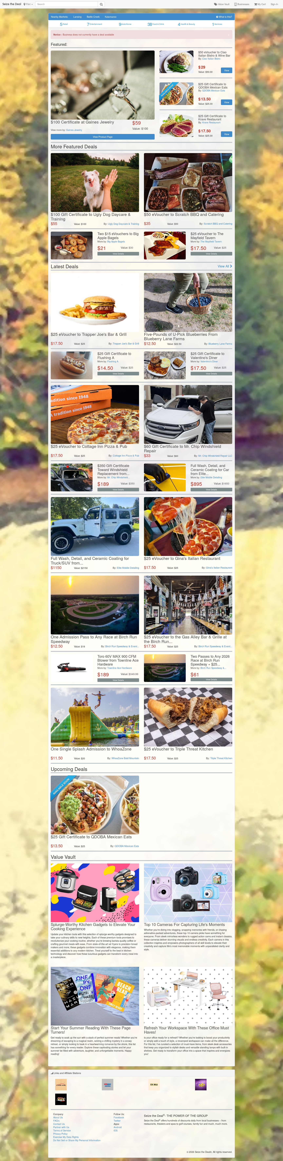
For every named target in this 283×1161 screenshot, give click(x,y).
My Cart (261, 4)
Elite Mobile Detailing (211, 477)
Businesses (243, 4)
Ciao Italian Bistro (211, 58)
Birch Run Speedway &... (213, 667)
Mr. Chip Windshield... (118, 477)
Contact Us (59, 1124)
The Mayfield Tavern (211, 241)
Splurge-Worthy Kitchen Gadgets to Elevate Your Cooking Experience (93, 926)
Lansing (77, 16)
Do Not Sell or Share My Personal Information (77, 1140)
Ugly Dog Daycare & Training (123, 223)
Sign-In (274, 4)
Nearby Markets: (59, 16)
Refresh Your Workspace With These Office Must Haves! (186, 1030)
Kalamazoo (110, 16)
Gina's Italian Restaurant (219, 567)
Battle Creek (93, 16)
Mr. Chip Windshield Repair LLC (215, 455)
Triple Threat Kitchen (221, 758)
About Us (58, 1117)
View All (224, 266)
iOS (115, 1130)
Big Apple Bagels (116, 241)
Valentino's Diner (209, 361)
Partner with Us (61, 1127)
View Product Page (103, 136)
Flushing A (112, 361)
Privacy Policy (60, 1133)
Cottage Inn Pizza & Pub (126, 455)
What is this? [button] (225, 16)
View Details (118, 253)
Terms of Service (62, 1130)
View (226, 70)
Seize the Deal (11, 4)
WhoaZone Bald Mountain (125, 758)
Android (118, 1127)
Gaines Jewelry (74, 130)
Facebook (119, 1117)
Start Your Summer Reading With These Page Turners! (91, 1030)
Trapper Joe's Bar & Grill (126, 343)
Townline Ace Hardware (119, 667)
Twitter (117, 1120)
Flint (28, 4)
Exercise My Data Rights (66, 1137)
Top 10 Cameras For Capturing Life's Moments (184, 924)
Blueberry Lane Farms (220, 343)
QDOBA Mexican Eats (213, 90)
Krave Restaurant (211, 122)
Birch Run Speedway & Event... (122, 646)
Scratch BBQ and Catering (218, 223)
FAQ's (56, 1120)
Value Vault (223, 4)
